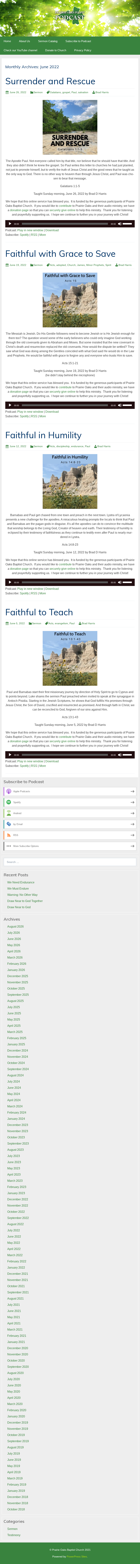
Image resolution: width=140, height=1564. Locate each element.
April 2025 (14, 1025)
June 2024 (14, 1087)
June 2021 (14, 1311)
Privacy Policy (82, 50)
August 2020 (15, 1373)
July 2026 (13, 932)
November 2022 (17, 1205)
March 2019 (15, 1478)
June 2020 (14, 1385)
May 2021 (13, 1317)
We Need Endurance (20, 882)
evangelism (61, 623)
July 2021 (13, 1304)
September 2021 (18, 1292)
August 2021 (15, 1298)
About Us (24, 41)
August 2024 (15, 1075)
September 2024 (18, 1069)
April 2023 (14, 1174)
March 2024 (15, 1106)
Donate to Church (55, 50)
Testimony (13, 1535)
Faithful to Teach (39, 612)
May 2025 (13, 1019)
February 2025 (16, 1038)
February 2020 (16, 1410)
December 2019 (17, 1422)
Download (52, 230)
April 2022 (14, 1249)
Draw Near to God (19, 907)
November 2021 (17, 1280)
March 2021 (15, 1329)
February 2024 (16, 1112)
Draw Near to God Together (25, 901)
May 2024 (13, 1093)
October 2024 (16, 1062)
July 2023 (13, 1155)
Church (71, 265)
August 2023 (15, 1149)
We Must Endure (18, 888)
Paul (74, 92)
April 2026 (14, 951)
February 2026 (16, 963)
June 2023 (14, 1162)
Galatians (55, 92)
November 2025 (17, 982)
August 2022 (15, 1224)
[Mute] (120, 224)
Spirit (108, 265)
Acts (52, 265)
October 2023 (16, 1137)
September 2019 (18, 1441)
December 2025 (17, 976)
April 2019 (14, 1472)
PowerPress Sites (77, 1556)
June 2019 (14, 1459)
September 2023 (18, 1143)
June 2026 (14, 938)
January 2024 (16, 1118)
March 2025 (15, 1031)
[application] (70, 223)
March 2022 (15, 1255)
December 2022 (17, 1199)
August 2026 (15, 926)
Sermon (38, 92)
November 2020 (17, 1354)
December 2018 (17, 1497)
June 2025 (14, 1013)
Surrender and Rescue (50, 81)
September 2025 (18, 994)
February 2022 (16, 1261)
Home (7, 41)
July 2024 (13, 1081)
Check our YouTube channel (20, 50)
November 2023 (17, 1131)
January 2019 (16, 1490)
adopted (61, 265)
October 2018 (16, 1509)
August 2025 (15, 1000)
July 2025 (13, 1007)
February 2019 (16, 1484)
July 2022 (13, 1230)
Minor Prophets (95, 265)
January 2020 (16, 1416)
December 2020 (17, 1348)
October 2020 (16, 1360)
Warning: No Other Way (22, 894)
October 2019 (16, 1435)
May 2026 (13, 945)
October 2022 (16, 1211)
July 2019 (13, 1453)
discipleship (63, 446)
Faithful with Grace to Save (60, 253)
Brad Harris (102, 92)
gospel (66, 92)
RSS (34, 234)
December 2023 (17, 1124)
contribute (65, 205)
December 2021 (17, 1273)
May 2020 (13, 1391)
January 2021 (16, 1342)
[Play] (10, 224)
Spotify (24, 234)
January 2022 (16, 1267)
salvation (83, 92)
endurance (77, 446)
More (42, 234)
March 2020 (15, 1404)
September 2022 (18, 1218)
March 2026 (15, 957)
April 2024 (14, 1100)
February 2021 (16, 1335)
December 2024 (17, 1050)
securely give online (62, 210)
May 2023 (13, 1168)
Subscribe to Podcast (78, 41)
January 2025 (16, 1044)
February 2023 (16, 1187)
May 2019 (13, 1466)
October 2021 (16, 1286)
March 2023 (15, 1180)
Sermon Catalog (47, 41)
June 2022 (14, 1236)
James (81, 265)
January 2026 (16, 969)
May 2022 (13, 1242)
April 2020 (14, 1397)
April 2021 (14, 1323)
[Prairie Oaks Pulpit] (70, 15)
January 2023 (16, 1193)
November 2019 (17, 1428)
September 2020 (18, 1366)
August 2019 (15, 1447)
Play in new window (30, 230)
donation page (19, 210)
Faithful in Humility (43, 434)
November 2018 (17, 1503)
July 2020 (13, 1379)
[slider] (128, 223)
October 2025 (16, 988)
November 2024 (17, 1056)
